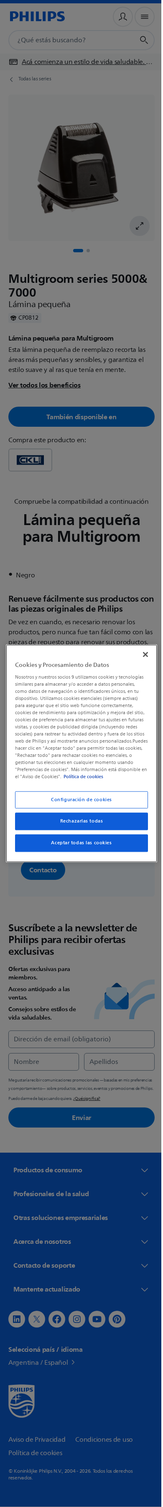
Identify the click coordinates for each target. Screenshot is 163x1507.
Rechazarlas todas (78, 825)
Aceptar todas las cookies (78, 847)
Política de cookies (55, 780)
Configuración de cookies (78, 803)
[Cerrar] (141, 651)
